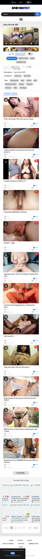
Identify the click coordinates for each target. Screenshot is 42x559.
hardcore (8, 88)
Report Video (23, 58)
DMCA (21, 547)
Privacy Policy (15, 556)
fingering (29, 84)
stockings (23, 88)
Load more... (21, 473)
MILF (35, 80)
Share (32, 58)
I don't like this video (13, 54)
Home (11, 540)
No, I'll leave (18, 556)
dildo (15, 88)
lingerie (21, 84)
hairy (22, 80)
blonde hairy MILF (10, 84)
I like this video (10, 54)
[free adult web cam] (21, 49)
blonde (29, 80)
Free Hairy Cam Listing (21, 480)
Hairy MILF (27, 76)
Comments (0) (21, 62)
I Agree (12, 553)
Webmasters (33, 543)
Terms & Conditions (8, 556)
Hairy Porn (18, 76)
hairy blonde (14, 80)
